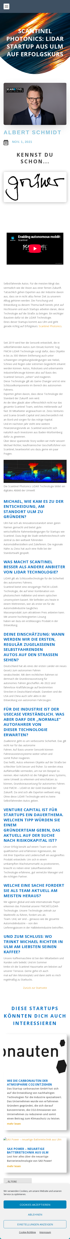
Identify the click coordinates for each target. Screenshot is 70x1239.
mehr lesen (14, 1123)
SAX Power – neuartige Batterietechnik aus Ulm (28, 1151)
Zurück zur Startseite (35, 987)
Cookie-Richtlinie (27, 1232)
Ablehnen (35, 1214)
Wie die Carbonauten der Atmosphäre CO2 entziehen (29, 1082)
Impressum (45, 1232)
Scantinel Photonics (50, 326)
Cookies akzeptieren (35, 1204)
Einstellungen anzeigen (35, 1224)
